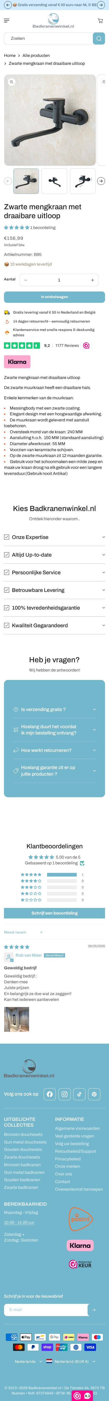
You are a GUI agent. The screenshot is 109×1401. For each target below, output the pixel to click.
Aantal (9, 279)
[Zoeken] (99, 38)
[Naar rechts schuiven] (101, 181)
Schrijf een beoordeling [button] (54, 913)
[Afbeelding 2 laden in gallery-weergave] (54, 181)
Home (10, 55)
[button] (9, 20)
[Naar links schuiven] (8, 181)
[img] (16, 947)
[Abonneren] (93, 1310)
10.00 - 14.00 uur (19, 1222)
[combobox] (54, 38)
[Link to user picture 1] (16, 1019)
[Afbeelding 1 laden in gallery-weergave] (26, 181)
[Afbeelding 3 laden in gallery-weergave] (83, 181)
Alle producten (36, 55)
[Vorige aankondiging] (8, 5)
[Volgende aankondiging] (101, 5)
